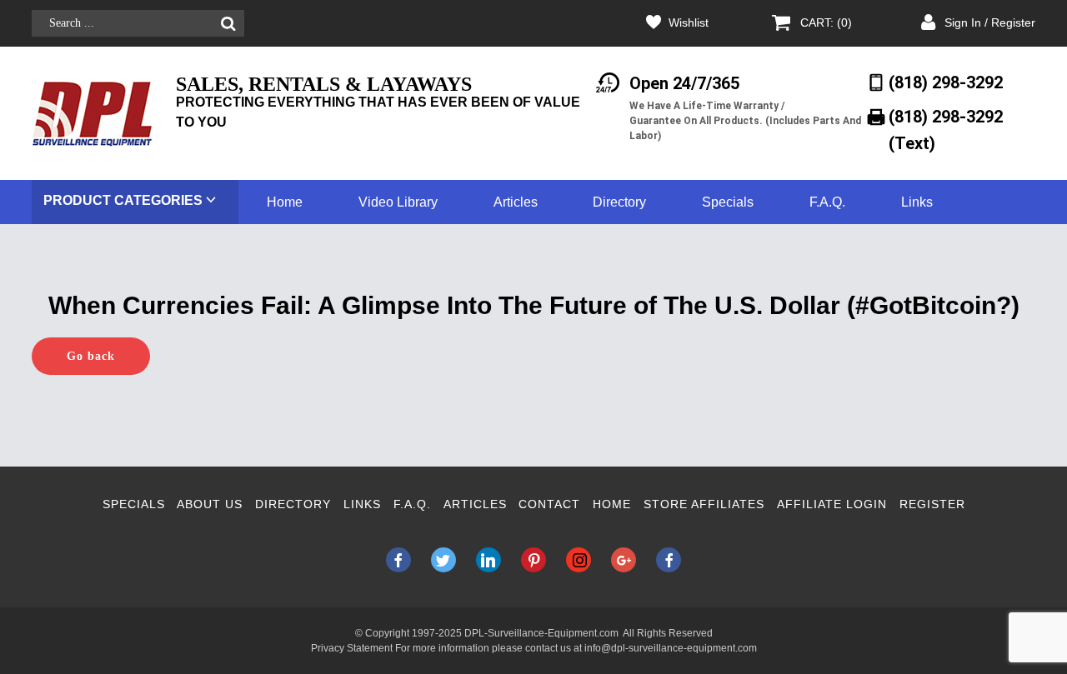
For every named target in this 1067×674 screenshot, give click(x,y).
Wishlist (689, 22)
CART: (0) (826, 22)
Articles (515, 202)
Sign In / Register (989, 22)
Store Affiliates (704, 504)
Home (285, 202)
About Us (210, 504)
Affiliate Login (832, 504)
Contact (549, 504)
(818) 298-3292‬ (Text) (946, 129)
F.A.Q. (827, 202)
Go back (91, 356)
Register (932, 504)
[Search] (228, 23)
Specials (728, 202)
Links (917, 202)
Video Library (398, 202)
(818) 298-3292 (946, 82)
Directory (619, 202)
